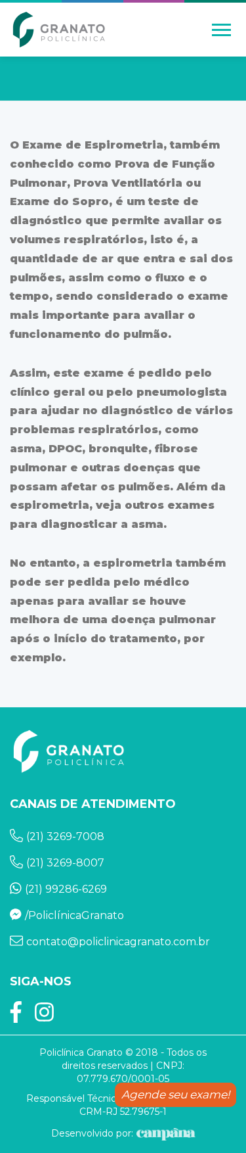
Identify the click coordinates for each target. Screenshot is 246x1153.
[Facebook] (16, 1016)
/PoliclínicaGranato (74, 915)
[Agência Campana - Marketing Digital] (164, 1133)
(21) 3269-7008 (65, 836)
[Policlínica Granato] (59, 29)
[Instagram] (44, 1016)
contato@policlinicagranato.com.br (118, 941)
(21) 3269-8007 (65, 863)
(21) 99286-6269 (66, 889)
